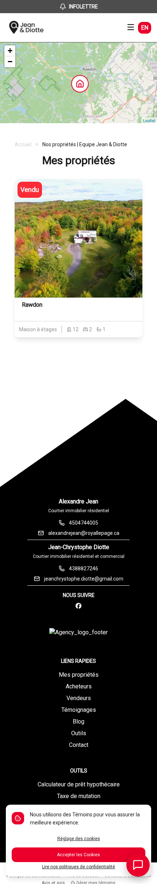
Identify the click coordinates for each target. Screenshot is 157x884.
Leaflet (149, 120)
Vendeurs (78, 698)
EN (144, 27)
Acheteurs (79, 686)
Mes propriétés (79, 674)
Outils (78, 733)
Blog (78, 721)
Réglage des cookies (78, 838)
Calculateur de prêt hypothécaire (79, 784)
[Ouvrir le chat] (138, 865)
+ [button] (10, 50)
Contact (78, 744)
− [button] (10, 61)
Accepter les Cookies (78, 854)
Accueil (23, 144)
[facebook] (78, 606)
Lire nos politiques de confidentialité (78, 866)
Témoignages (78, 709)
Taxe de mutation (78, 796)
